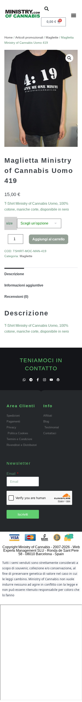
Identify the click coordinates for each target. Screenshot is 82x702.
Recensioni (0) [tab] (16, 296)
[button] (46, 8)
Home (8, 37)
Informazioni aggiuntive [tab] (23, 285)
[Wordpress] (58, 379)
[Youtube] (51, 379)
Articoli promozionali (29, 37)
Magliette (52, 37)
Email (11, 474)
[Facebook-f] (37, 379)
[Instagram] (44, 379)
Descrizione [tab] (14, 274)
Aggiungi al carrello (48, 239)
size (9, 223)
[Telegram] (31, 379)
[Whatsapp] (24, 379)
